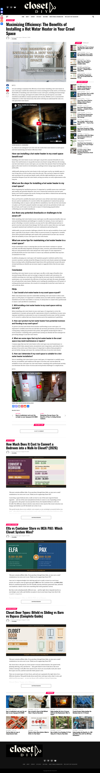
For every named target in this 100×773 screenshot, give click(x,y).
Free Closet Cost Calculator (71, 16)
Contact (33, 16)
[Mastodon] (1, 12)
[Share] (1, 23)
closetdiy (14, 38)
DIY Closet (39, 16)
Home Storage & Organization (56, 16)
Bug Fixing (45, 16)
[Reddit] (1, 20)
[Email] (1, 14)
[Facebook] (1, 9)
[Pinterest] (1, 17)
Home (23, 16)
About (27, 16)
